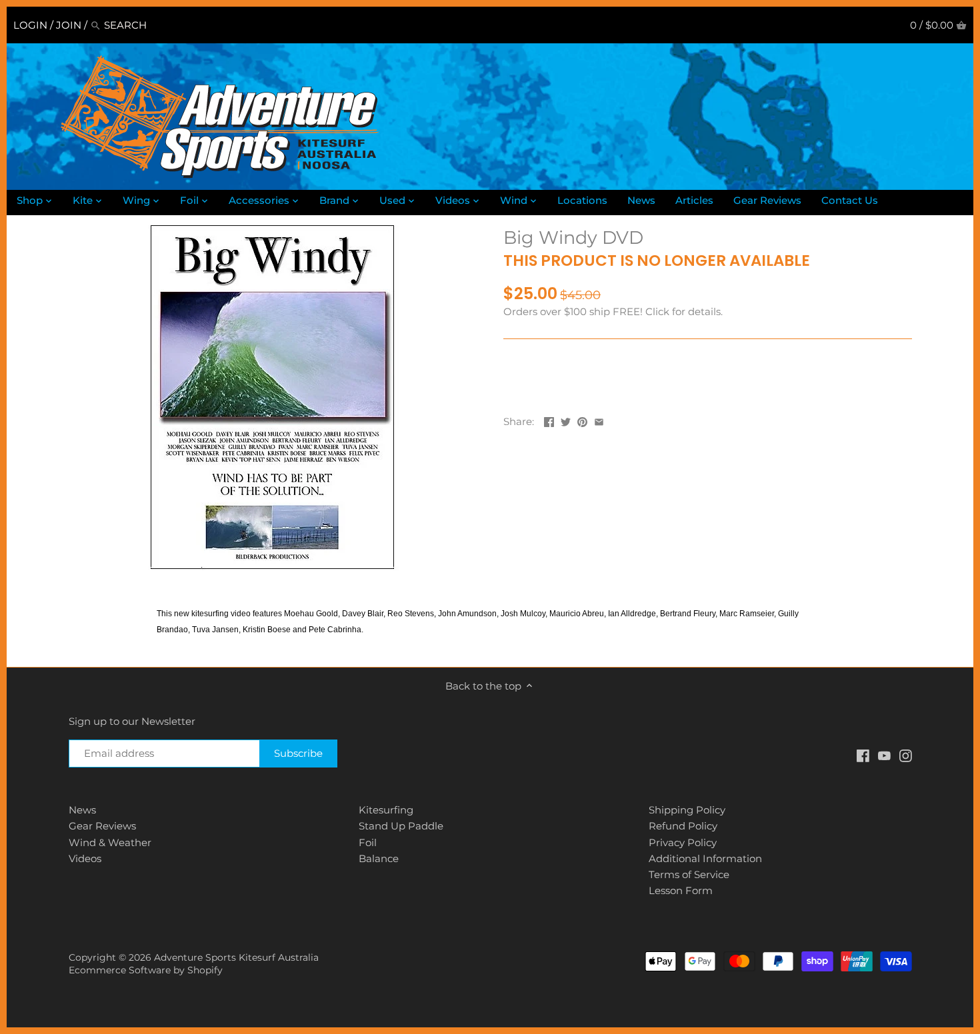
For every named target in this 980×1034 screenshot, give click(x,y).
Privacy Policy (683, 842)
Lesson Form (681, 890)
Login (30, 25)
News (82, 809)
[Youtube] (884, 755)
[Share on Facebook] (549, 420)
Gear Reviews (102, 825)
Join (68, 25)
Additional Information (705, 858)
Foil (368, 842)
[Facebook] (863, 755)
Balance (379, 858)
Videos (85, 858)
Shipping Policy (687, 809)
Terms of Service (689, 874)
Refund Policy (683, 825)
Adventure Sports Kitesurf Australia (236, 957)
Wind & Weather (110, 842)
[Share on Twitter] (566, 420)
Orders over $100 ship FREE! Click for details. (613, 311)
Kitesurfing (386, 809)
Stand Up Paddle (401, 825)
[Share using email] (599, 420)
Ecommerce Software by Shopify (146, 970)
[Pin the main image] (582, 420)
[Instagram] (905, 755)
